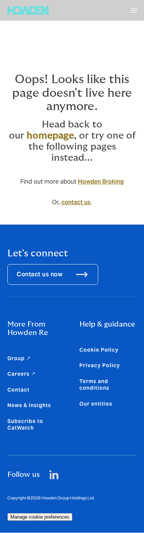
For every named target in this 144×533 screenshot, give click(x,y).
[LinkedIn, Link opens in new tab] (54, 475)
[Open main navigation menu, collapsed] (133, 10)
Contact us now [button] (39, 274)
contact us (75, 202)
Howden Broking (101, 181)
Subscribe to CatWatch (25, 424)
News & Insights (29, 405)
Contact (18, 389)
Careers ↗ (21, 373)
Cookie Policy (99, 349)
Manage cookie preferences (39, 517)
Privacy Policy (99, 365)
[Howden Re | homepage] (28, 10)
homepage (50, 135)
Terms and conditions (94, 384)
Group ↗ (19, 358)
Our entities (95, 403)
